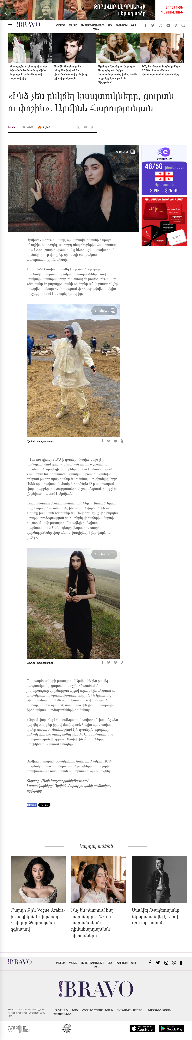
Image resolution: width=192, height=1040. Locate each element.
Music (73, 25)
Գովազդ (61, 1010)
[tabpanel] (73, 375)
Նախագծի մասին (130, 1010)
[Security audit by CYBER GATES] (19, 1029)
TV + (96, 29)
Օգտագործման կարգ (97, 1010)
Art (133, 25)
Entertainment (92, 25)
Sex (109, 25)
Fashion (122, 25)
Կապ (75, 1010)
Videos (60, 25)
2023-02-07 (27, 127)
